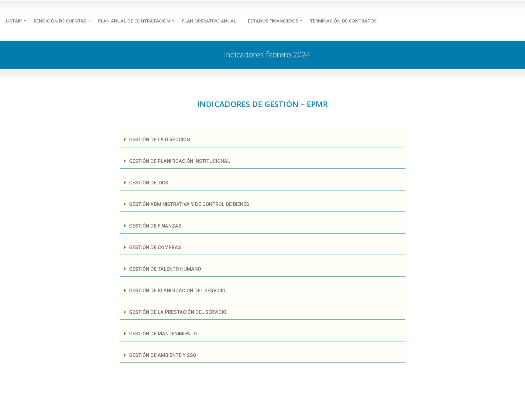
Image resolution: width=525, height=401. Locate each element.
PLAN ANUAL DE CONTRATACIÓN (134, 21)
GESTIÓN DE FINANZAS (155, 226)
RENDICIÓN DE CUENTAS (60, 21)
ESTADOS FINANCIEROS (273, 21)
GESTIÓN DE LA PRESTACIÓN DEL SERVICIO (177, 312)
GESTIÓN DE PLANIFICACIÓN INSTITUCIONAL (179, 161)
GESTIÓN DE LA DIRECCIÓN (159, 139)
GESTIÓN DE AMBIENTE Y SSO (162, 355)
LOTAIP (14, 21)
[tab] (262, 137)
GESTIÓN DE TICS (148, 183)
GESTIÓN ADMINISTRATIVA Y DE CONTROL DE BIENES (189, 204)
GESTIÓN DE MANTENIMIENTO (163, 334)
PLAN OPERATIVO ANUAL (209, 21)
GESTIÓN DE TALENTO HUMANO (165, 269)
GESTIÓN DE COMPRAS (155, 247)
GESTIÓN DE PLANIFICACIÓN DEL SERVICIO (177, 290)
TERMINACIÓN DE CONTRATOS (343, 21)
